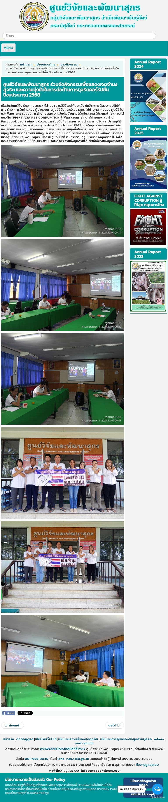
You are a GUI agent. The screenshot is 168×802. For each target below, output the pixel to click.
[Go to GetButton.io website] (157, 797)
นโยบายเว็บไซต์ (46, 739)
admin (159, 739)
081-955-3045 (36, 758)
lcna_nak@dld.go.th (73, 758)
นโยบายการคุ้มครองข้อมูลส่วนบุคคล (126, 739)
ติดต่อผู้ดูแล (24, 739)
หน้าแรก (8, 739)
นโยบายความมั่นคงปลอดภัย (78, 739)
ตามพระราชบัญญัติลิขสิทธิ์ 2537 (63, 748)
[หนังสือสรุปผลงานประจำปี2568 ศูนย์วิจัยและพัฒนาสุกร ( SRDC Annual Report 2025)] (148, 163)
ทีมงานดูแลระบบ (147, 764)
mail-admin (84, 742)
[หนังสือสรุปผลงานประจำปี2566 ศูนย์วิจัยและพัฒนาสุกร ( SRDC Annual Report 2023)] (148, 96)
